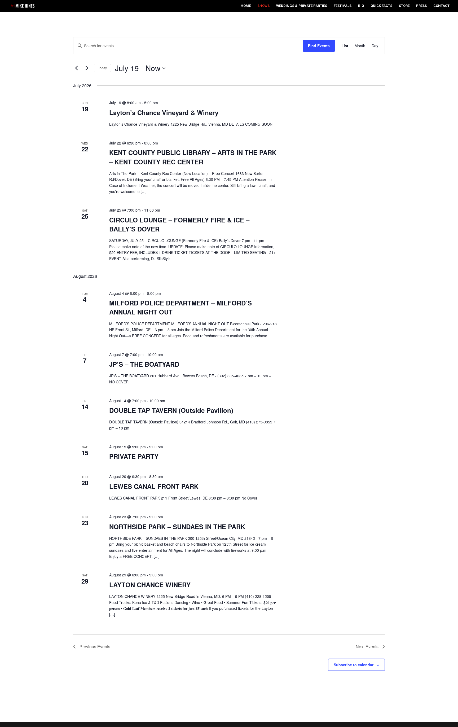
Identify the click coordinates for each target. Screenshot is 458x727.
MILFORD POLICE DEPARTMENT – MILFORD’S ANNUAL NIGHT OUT (180, 307)
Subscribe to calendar (353, 664)
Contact (441, 6)
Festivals (342, 6)
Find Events (319, 45)
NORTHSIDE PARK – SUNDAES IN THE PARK (177, 526)
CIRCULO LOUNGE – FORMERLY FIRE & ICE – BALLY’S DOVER (179, 224)
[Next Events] (86, 68)
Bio (361, 6)
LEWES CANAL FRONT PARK (154, 486)
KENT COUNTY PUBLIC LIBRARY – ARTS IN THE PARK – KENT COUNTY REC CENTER (192, 157)
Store (404, 6)
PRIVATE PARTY (133, 456)
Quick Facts (381, 6)
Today (102, 67)
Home (246, 6)
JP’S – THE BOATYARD (144, 364)
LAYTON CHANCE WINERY (150, 584)
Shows (263, 6)
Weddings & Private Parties (301, 6)
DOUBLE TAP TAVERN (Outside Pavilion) (171, 410)
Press (421, 6)
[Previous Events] (76, 68)
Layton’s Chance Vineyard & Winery (163, 112)
